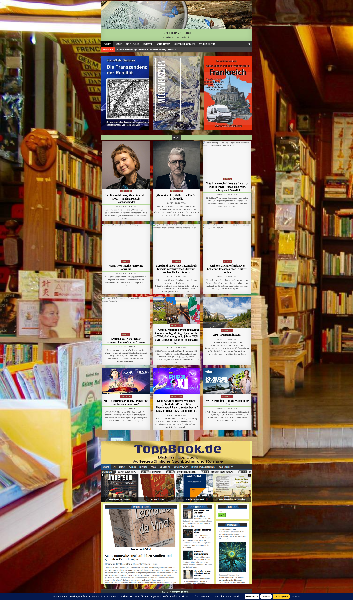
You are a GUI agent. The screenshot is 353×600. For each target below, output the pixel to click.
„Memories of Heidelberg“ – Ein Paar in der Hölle (176, 196)
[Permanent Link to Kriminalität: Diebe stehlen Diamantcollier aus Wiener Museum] (126, 314)
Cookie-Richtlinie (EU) (207, 44)
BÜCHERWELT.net (176, 32)
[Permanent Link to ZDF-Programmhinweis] (227, 312)
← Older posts (107, 434)
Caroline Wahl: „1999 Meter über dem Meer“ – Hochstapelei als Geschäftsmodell (126, 198)
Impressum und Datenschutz (184, 44)
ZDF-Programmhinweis (227, 334)
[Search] (249, 44)
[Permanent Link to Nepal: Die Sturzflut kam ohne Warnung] (126, 241)
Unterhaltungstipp (163, 44)
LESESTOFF (118, 44)
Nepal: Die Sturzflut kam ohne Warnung (126, 267)
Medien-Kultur (126, 191)
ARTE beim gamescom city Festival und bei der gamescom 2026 (126, 402)
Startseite (107, 44)
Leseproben (147, 44)
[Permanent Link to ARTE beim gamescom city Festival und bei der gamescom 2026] (126, 381)
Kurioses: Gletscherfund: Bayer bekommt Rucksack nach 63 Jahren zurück (227, 269)
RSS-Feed (119, 206)
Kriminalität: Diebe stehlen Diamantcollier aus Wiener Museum (125, 340)
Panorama (227, 179)
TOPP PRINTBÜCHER (132, 44)
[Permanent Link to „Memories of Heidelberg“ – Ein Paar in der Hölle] (176, 165)
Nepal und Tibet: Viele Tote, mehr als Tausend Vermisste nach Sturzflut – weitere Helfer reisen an (147, 49)
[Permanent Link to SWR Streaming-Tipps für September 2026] (227, 381)
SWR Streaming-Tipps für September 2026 (227, 402)
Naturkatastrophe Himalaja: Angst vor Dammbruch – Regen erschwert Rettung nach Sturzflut (227, 186)
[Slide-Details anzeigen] (125, 93)
